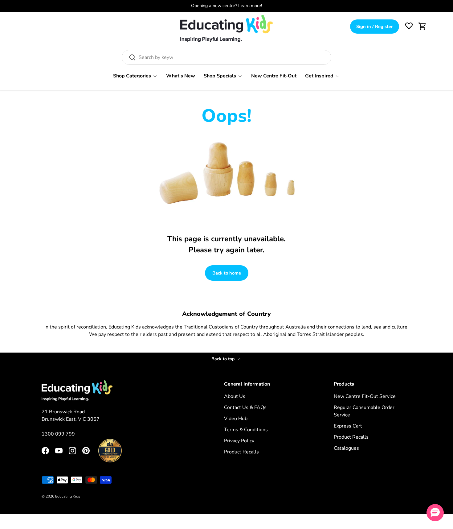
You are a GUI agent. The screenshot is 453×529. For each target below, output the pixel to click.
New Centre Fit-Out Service (365, 396)
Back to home (226, 273)
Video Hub (235, 418)
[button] (422, 26)
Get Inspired (319, 75)
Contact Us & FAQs (245, 407)
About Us (234, 396)
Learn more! (250, 5)
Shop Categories (132, 75)
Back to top (223, 359)
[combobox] (226, 57)
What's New (180, 75)
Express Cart (348, 426)
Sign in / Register (374, 26)
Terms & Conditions (246, 429)
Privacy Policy (239, 440)
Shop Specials (220, 75)
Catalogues (346, 448)
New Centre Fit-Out (273, 75)
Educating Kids (67, 496)
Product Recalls (241, 451)
